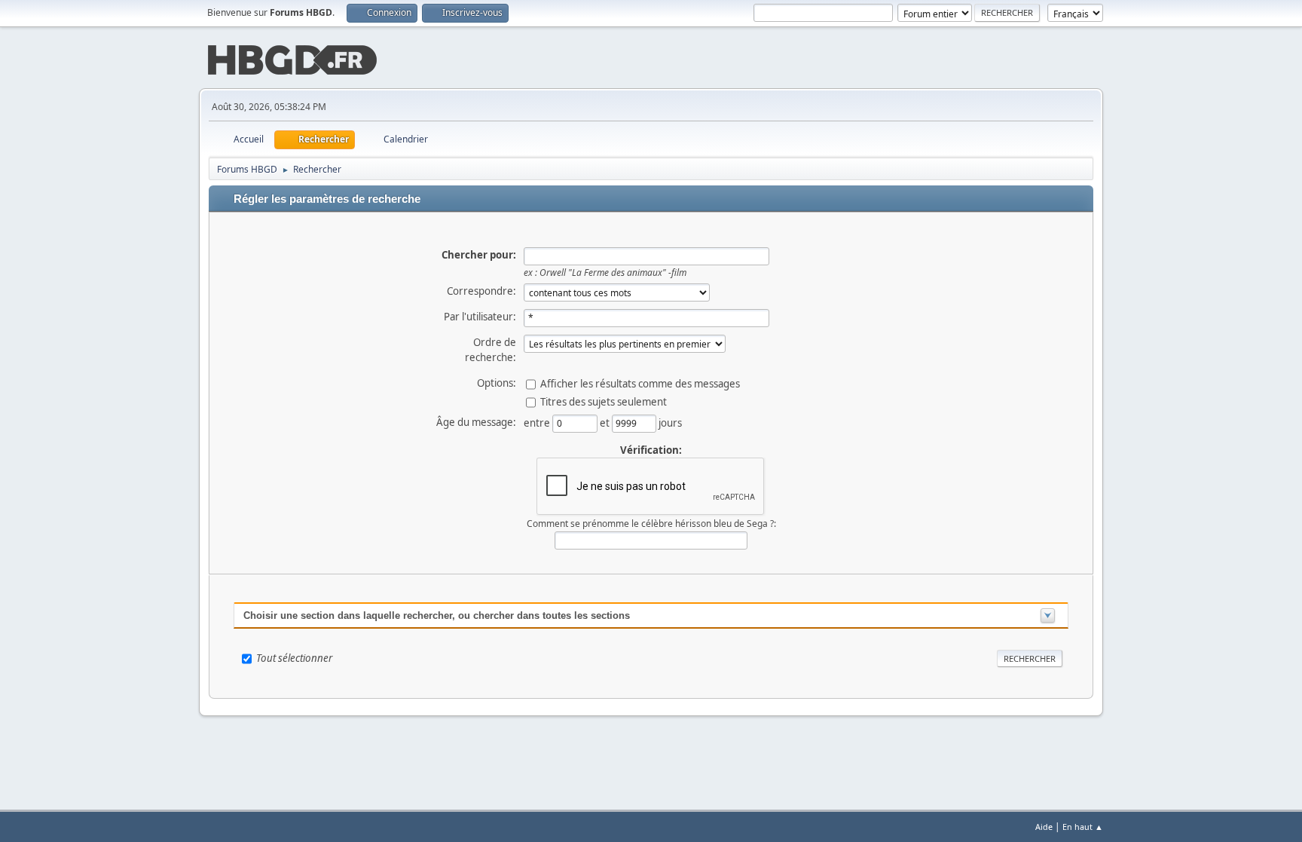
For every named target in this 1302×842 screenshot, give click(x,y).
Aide (1044, 826)
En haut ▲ (1082, 826)
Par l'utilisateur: (480, 316)
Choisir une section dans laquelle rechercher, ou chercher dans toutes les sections (436, 615)
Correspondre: (481, 291)
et (606, 422)
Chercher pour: (479, 255)
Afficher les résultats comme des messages (640, 383)
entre (538, 422)
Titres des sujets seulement (603, 401)
